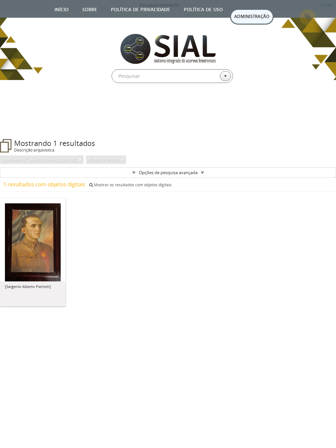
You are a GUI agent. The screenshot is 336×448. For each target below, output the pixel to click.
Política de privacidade (140, 8)
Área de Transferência (308, 17)
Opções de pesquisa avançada (168, 172)
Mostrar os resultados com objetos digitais (132, 185)
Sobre (89, 8)
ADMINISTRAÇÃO (251, 16)
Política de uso (203, 8)
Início (61, 8)
